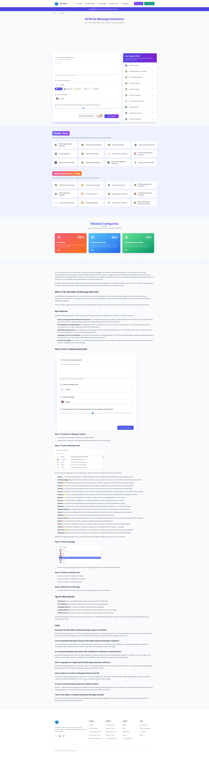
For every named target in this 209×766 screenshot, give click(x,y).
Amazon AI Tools (110, 735)
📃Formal (58, 89)
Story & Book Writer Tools (96, 738)
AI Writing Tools (93, 728)
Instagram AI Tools (111, 731)
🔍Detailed (95, 89)
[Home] (54, 13)
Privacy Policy (143, 725)
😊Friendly (78, 89)
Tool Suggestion (127, 738)
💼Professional (68, 89)
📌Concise (87, 89)
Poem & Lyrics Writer (111, 738)
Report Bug (126, 731)
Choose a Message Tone (63, 80)
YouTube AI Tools (110, 725)
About (124, 725)
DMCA (141, 735)
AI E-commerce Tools (94, 735)
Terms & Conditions (145, 728)
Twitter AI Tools (110, 728)
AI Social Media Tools (94, 731)
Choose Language (61, 94)
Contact (125, 735)
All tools (91, 725)
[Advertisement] (103, 37)
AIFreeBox (63, 750)
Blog (124, 728)
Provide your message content (65, 57)
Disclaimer (143, 731)
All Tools (61, 13)
